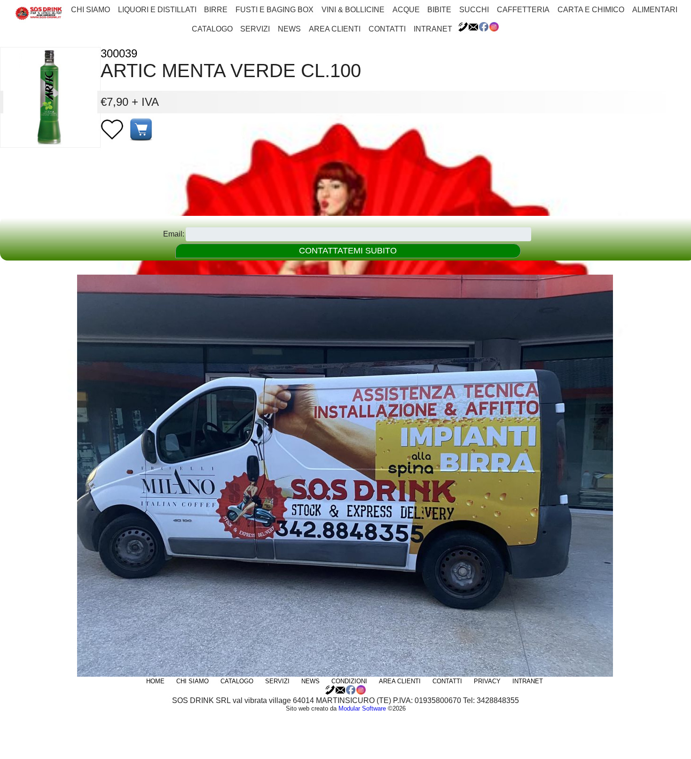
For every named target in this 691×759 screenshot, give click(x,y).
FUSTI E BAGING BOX (275, 10)
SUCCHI (474, 10)
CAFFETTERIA (523, 10)
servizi (255, 29)
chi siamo (90, 10)
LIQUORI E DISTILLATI (157, 10)
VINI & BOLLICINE (353, 10)
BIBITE (439, 10)
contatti (387, 29)
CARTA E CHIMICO (591, 10)
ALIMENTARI (654, 10)
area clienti (335, 29)
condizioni (349, 681)
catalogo (212, 29)
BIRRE (216, 10)
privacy (487, 681)
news (289, 29)
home (155, 681)
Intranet (433, 29)
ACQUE (406, 10)
